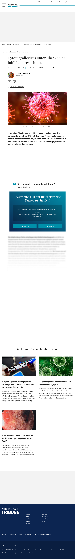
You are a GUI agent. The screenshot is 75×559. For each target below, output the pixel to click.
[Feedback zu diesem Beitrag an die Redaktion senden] (14, 82)
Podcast (28, 523)
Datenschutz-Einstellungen (43, 534)
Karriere (44, 521)
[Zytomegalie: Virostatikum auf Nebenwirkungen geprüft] (56, 366)
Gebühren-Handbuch (43, 2)
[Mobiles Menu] (4, 6)
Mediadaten (45, 516)
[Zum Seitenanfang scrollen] (71, 555)
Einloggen (50, 226)
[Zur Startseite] (12, 6)
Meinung (27, 521)
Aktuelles (28, 511)
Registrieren (25, 226)
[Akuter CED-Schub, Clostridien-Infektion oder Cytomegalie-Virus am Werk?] (19, 420)
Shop (52, 2)
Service (44, 511)
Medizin (27, 514)
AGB (20, 534)
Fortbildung (28, 526)
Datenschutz (28, 534)
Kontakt (4, 534)
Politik (27, 519)
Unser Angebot (46, 519)
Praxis (27, 516)
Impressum (13, 534)
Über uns (44, 514)
